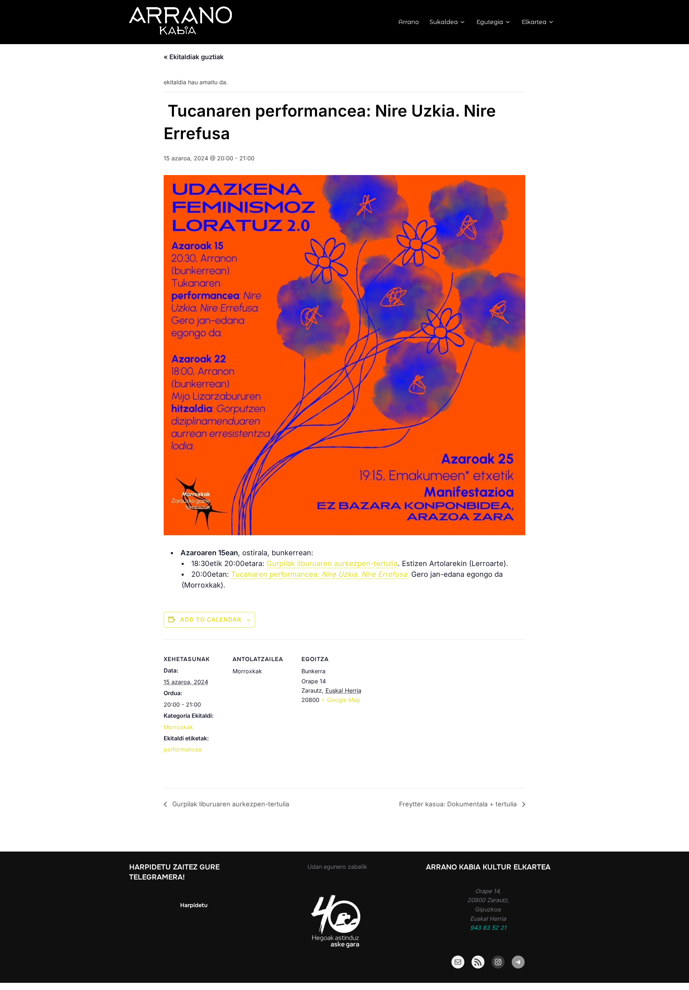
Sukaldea (444, 22)
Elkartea (534, 22)
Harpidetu (193, 905)
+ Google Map (340, 699)
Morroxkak (178, 727)
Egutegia (490, 22)
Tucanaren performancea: (320, 574)
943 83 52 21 (488, 927)
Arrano (408, 22)
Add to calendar (210, 619)
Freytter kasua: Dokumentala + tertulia (459, 804)
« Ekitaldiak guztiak (194, 57)
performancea (183, 749)
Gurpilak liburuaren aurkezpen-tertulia (332, 563)
